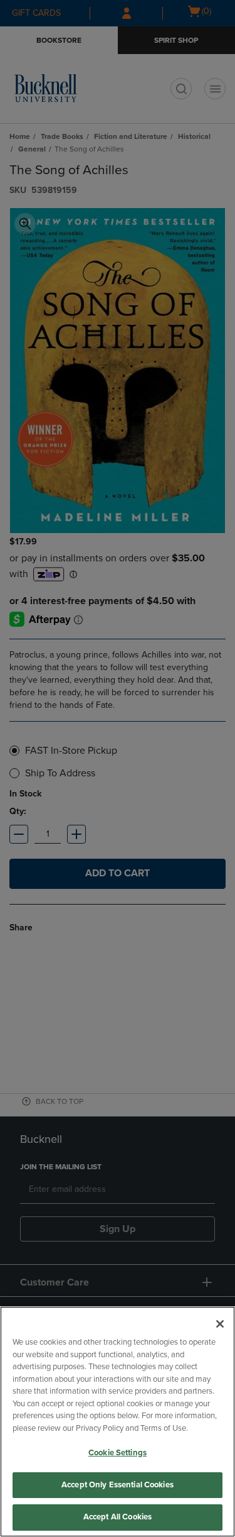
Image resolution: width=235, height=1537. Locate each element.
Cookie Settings (117, 1453)
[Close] (220, 1324)
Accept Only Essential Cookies (117, 1485)
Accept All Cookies (117, 1517)
